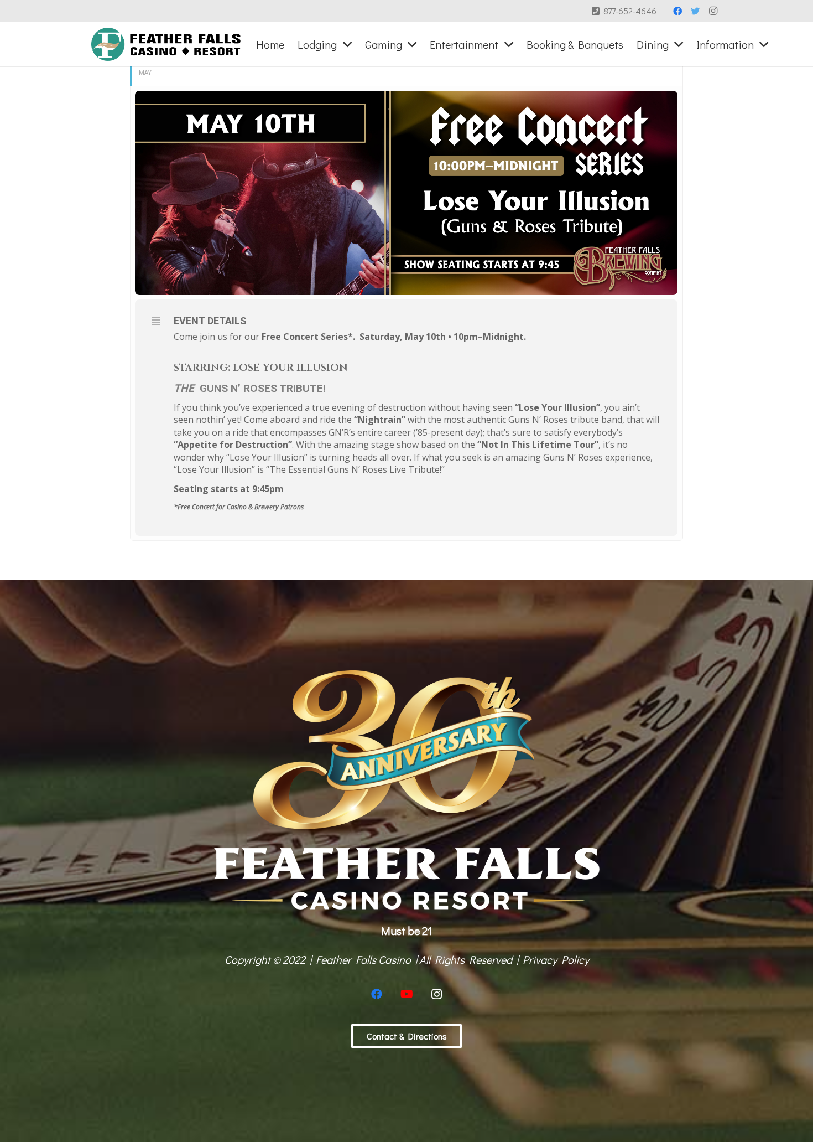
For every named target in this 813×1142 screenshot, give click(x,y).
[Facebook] (677, 11)
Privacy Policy (556, 959)
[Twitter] (695, 11)
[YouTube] (406, 994)
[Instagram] (713, 11)
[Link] (166, 44)
